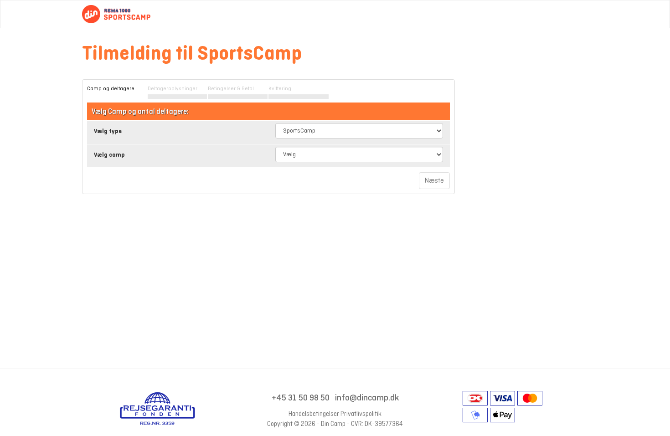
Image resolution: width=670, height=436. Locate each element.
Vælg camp (109, 155)
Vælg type (108, 131)
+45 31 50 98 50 (301, 397)
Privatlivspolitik (360, 414)
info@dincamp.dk (367, 397)
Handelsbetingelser (314, 414)
